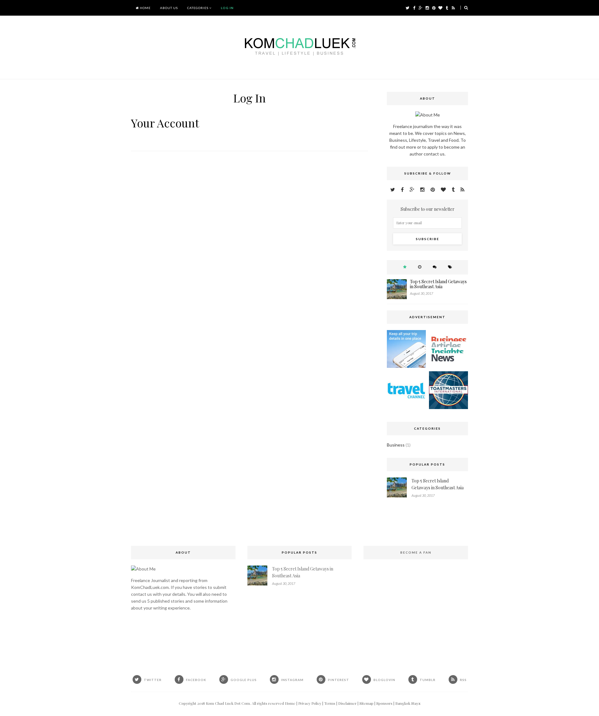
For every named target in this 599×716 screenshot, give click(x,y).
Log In (227, 8)
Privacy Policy (309, 703)
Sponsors (384, 703)
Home (145, 8)
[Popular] (404, 267)
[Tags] (450, 267)
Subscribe (427, 239)
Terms (329, 703)
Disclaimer (347, 703)
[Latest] (419, 267)
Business (396, 444)
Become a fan (415, 552)
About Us (169, 8)
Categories (197, 8)
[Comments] (434, 267)
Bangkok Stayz (408, 703)
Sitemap (366, 703)
